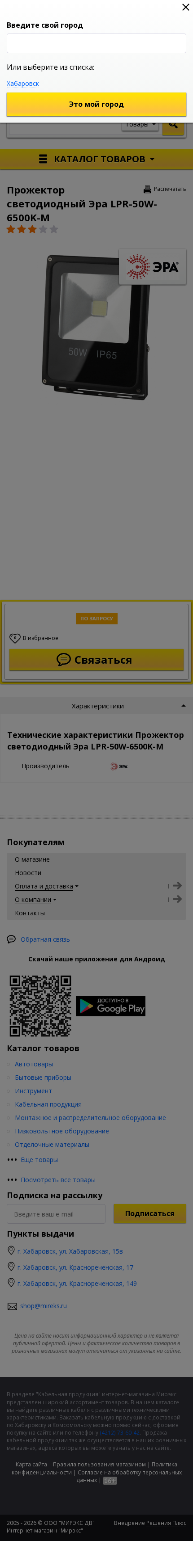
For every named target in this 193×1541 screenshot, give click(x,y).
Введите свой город (45, 25)
